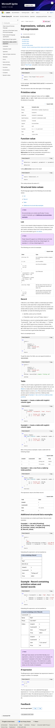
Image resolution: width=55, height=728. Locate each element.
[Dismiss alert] (52, 3)
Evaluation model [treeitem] (7, 49)
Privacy (33, 725)
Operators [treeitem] (5, 51)
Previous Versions (13, 725)
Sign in (51, 12)
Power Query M (29, 21)
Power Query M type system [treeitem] (9, 39)
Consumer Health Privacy (43, 725)
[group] (37, 163)
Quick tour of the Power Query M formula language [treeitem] (10, 31)
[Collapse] (18, 20)
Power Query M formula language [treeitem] (8, 27)
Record (25, 199)
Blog (20, 725)
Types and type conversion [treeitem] (9, 54)
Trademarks (12, 727)
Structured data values (27, 45)
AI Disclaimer (4, 725)
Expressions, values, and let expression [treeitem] (9, 42)
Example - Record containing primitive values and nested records (37, 47)
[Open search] (47, 12)
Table (25, 202)
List (24, 196)
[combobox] (10, 23)
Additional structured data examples (33, 205)
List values (39, 231)
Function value (25, 43)
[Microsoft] (3, 13)
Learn (22, 21)
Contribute (27, 725)
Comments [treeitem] (5, 46)
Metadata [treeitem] (5, 57)
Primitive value (25, 41)
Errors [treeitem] (4, 59)
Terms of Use (4, 727)
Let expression (25, 39)
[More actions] (52, 21)
